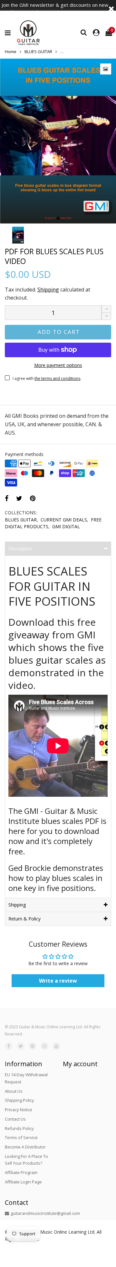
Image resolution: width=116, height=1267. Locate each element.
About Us (14, 1091)
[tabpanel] (58, 141)
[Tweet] (19, 498)
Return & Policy (24, 919)
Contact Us (15, 1119)
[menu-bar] (9, 33)
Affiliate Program (21, 1172)
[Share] (6, 498)
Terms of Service (21, 1137)
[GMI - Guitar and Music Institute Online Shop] (28, 32)
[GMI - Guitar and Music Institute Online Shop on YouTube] (56, 1046)
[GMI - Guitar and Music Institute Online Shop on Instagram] (44, 1046)
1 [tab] (58, 218)
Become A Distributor (25, 1147)
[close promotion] (111, 8)
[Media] (105, 68)
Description (20, 548)
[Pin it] (32, 498)
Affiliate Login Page (23, 1182)
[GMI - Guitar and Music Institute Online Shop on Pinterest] (32, 1046)
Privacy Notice (18, 1110)
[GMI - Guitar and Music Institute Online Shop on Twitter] (20, 1046)
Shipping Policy (19, 1100)
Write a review (58, 980)
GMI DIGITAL (66, 526)
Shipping (48, 289)
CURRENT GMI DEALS (64, 520)
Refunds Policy (19, 1128)
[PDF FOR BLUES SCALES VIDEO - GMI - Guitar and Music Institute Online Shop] (58, 141)
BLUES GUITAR (21, 520)
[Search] (84, 32)
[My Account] (96, 32)
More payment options (58, 365)
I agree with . (47, 378)
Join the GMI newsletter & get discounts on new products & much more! (55, 8)
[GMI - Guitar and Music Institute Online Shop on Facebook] (9, 1046)
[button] (106, 316)
